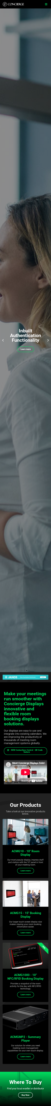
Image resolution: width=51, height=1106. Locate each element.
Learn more (26, 349)
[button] (46, 4)
